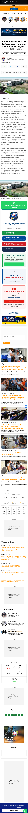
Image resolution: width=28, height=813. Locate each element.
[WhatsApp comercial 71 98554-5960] (20, 321)
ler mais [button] (19, 807)
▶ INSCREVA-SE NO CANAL (14, 301)
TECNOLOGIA (6, 13)
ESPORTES (20, 13)
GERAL (13, 13)
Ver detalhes (14, 717)
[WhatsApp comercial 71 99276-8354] (20, 319)
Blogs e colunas (7, 609)
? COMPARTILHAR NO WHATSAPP (14, 264)
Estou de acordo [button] (14, 810)
